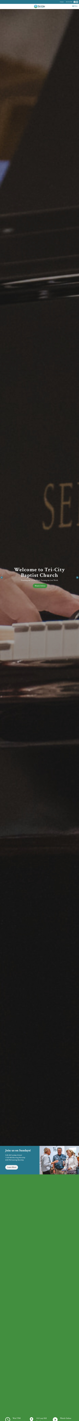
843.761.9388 (69, 2)
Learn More (11, 1167)
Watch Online (40, 586)
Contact (62, 2)
